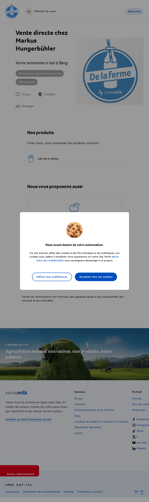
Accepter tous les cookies (96, 277)
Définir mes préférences (52, 277)
